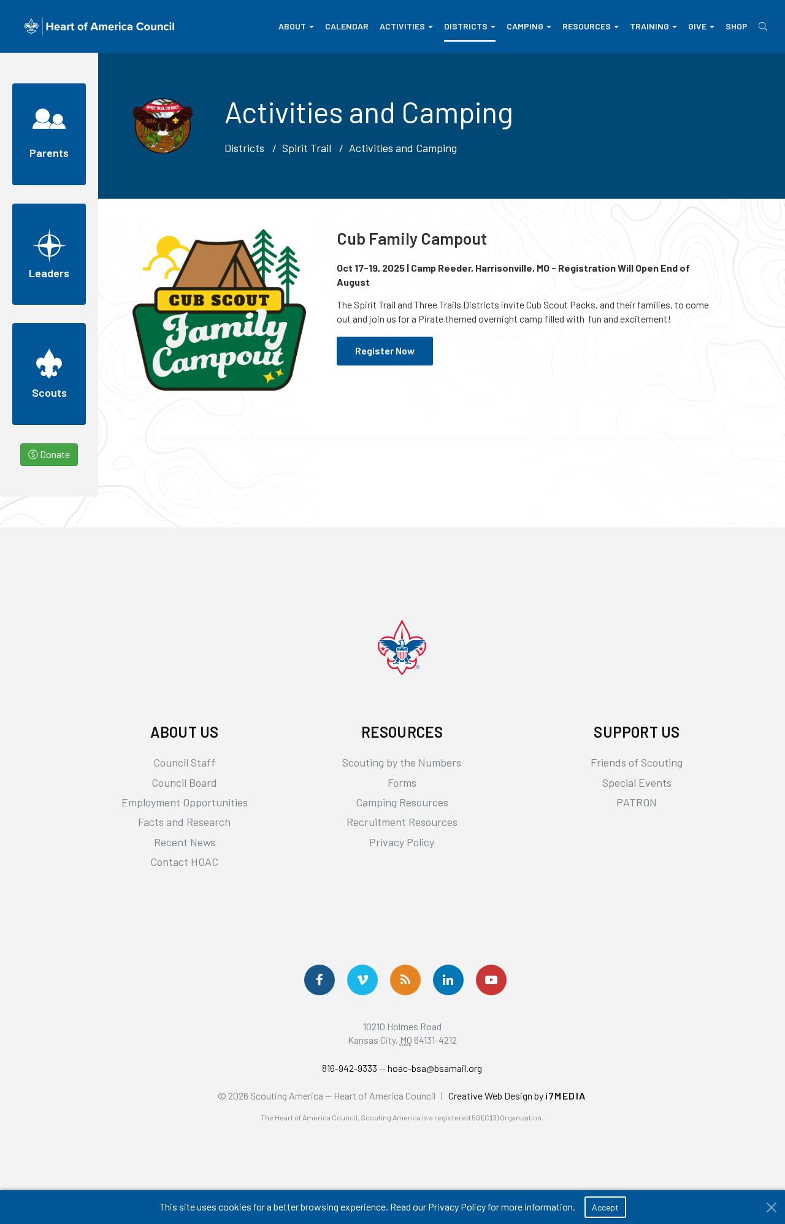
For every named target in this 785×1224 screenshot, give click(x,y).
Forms (402, 782)
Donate (54, 454)
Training (649, 26)
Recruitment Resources (402, 821)
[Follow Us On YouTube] (491, 980)
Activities (402, 26)
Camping (525, 26)
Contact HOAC (184, 861)
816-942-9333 (349, 1068)
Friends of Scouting (637, 762)
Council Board (184, 782)
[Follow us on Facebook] (319, 980)
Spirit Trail (306, 148)
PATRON (636, 802)
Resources (586, 26)
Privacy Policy (401, 842)
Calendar (347, 26)
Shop (737, 26)
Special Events (637, 782)
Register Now (385, 350)
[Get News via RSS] (405, 980)
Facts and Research (184, 821)
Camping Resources (402, 802)
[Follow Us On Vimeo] (362, 980)
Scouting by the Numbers (401, 762)
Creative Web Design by (517, 1095)
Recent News (184, 842)
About (292, 26)
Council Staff (184, 762)
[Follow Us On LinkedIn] (448, 980)
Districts (466, 26)
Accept (605, 1207)
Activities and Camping (403, 148)
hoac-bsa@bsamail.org (435, 1068)
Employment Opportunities (184, 802)
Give (697, 26)
